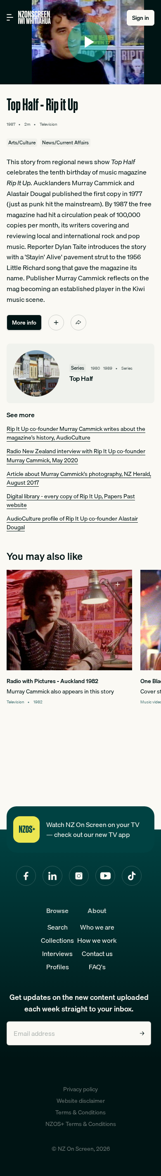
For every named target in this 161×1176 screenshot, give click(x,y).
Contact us (97, 953)
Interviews (57, 953)
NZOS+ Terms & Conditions (80, 1124)
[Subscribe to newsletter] (142, 1033)
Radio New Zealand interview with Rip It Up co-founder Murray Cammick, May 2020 (76, 455)
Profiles (57, 966)
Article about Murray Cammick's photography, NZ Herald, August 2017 (79, 478)
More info (24, 322)
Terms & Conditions (80, 1112)
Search (57, 927)
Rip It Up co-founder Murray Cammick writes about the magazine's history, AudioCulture (76, 433)
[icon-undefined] (56, 322)
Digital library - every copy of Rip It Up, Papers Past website (71, 500)
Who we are (97, 927)
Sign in (140, 17)
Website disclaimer (81, 1101)
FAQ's (97, 966)
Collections (57, 940)
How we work (97, 940)
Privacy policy (80, 1089)
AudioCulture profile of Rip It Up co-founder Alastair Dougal (72, 523)
